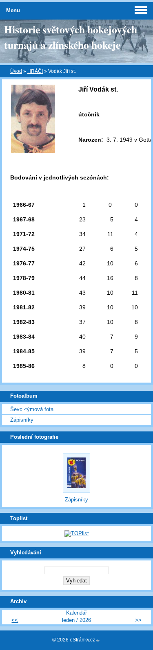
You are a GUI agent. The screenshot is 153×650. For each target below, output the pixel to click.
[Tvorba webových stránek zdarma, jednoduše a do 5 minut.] (98, 640)
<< (14, 620)
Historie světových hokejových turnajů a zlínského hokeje (70, 37)
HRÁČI (35, 71)
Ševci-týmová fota (31, 409)
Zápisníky (21, 420)
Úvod (16, 71)
